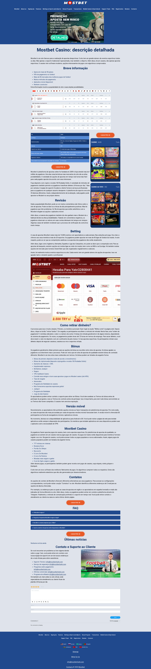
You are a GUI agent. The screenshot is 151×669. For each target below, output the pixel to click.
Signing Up (31, 9)
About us (23, 9)
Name (32, 605)
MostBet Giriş (85, 647)
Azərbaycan (68, 647)
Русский (72, 644)
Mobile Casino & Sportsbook (91, 9)
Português (88, 644)
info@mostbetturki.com (54, 562)
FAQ (113, 9)
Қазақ (80, 644)
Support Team (106, 9)
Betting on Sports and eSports (52, 9)
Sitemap (75, 652)
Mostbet (16, 9)
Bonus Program (67, 9)
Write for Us (75, 657)
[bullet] (43, 602)
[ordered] (41, 602)
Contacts (134, 9)
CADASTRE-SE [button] (60, 167)
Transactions (78, 9)
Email (32, 609)
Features (38, 9)
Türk (76, 647)
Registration (119, 9)
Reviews (127, 9)
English (64, 644)
